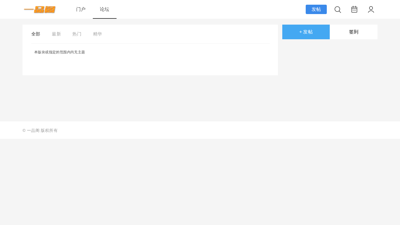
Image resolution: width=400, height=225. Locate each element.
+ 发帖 (306, 31)
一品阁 (33, 130)
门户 (81, 9)
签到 (354, 31)
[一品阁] (40, 11)
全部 (35, 33)
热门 (76, 33)
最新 (56, 33)
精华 (97, 33)
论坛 (105, 9)
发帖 (316, 9)
